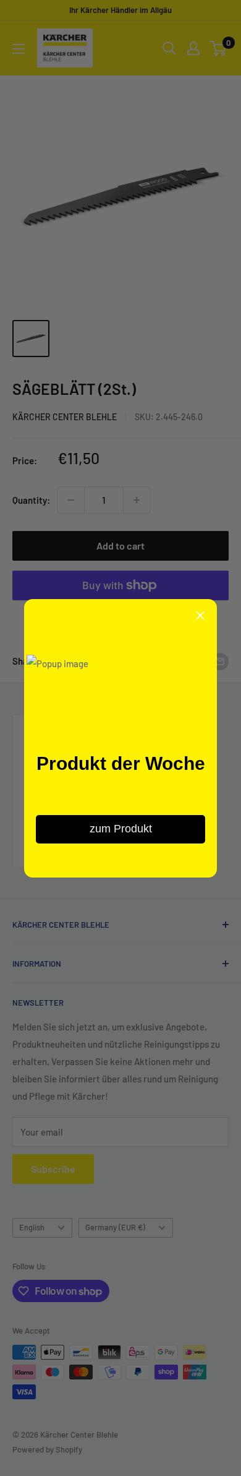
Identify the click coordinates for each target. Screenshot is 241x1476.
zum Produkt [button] (121, 828)
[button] (200, 616)
